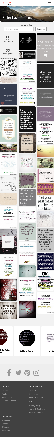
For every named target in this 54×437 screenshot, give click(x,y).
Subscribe (41, 29)
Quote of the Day (36, 397)
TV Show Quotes (9, 400)
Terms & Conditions (37, 409)
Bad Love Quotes (27, 351)
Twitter (5, 423)
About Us (33, 390)
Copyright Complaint (37, 412)
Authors (5, 390)
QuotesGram (6, 3)
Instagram (6, 430)
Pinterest (5, 427)
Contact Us (33, 394)
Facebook (6, 420)
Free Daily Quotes (27, 24)
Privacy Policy (34, 405)
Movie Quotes (7, 397)
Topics (4, 394)
